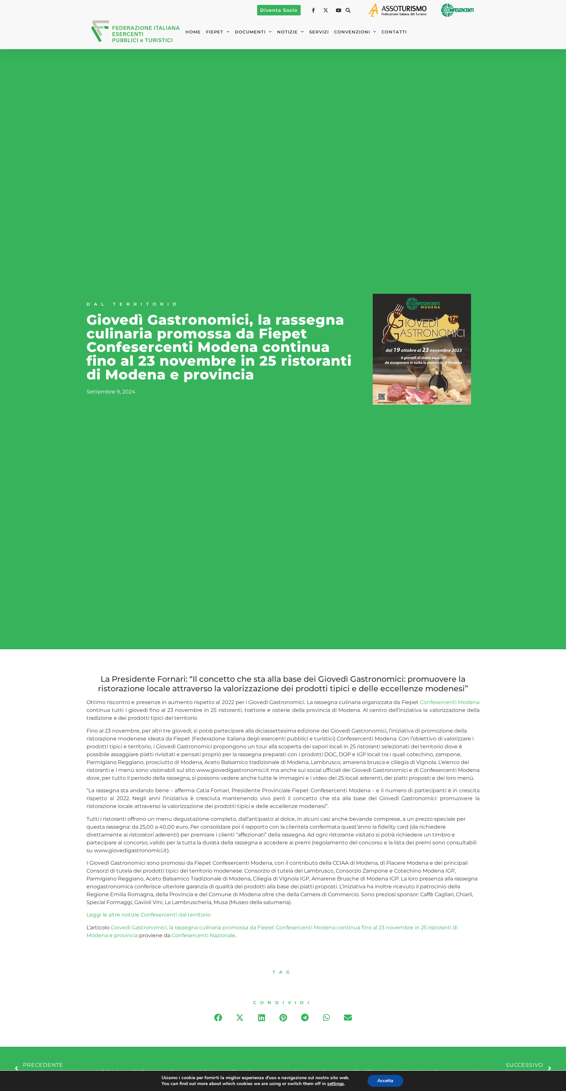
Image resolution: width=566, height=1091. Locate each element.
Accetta (385, 1081)
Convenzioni (352, 32)
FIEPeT (214, 32)
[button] (348, 10)
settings (335, 1084)
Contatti (394, 32)
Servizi (319, 32)
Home (193, 32)
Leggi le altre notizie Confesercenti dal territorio (148, 915)
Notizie (287, 32)
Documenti (250, 32)
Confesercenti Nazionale (203, 935)
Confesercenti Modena (450, 702)
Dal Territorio (133, 304)
